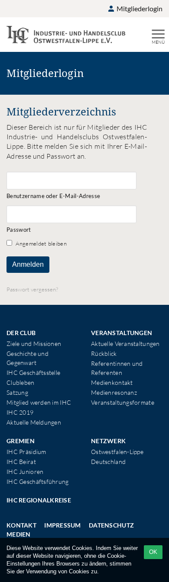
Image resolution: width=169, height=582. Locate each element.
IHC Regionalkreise (38, 500)
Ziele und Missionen (33, 343)
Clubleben (20, 382)
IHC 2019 (19, 412)
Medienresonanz (114, 392)
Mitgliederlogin (138, 8)
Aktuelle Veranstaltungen (125, 343)
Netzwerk (108, 440)
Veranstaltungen (121, 332)
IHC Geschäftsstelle (33, 372)
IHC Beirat (21, 461)
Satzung (17, 392)
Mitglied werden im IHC (38, 402)
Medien (18, 534)
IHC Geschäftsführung (37, 481)
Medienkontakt (112, 382)
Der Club (21, 332)
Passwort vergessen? (32, 289)
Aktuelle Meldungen (33, 422)
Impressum (62, 525)
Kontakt (21, 525)
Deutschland (108, 461)
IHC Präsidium (26, 451)
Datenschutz (111, 525)
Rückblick (104, 353)
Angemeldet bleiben (40, 243)
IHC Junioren (24, 471)
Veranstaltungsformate (122, 402)
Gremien (20, 440)
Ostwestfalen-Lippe (117, 451)
